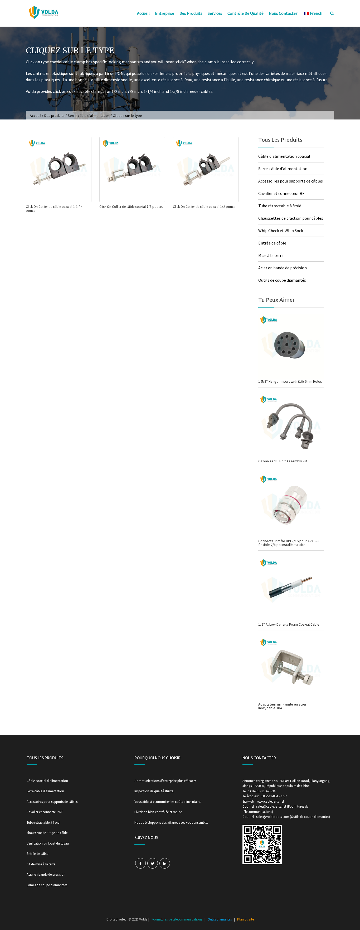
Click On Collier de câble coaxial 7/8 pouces (131, 206)
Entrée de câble (272, 243)
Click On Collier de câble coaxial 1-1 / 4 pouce (54, 208)
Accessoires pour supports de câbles (290, 181)
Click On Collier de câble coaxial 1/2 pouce (204, 206)
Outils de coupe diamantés (282, 280)
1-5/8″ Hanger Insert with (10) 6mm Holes (290, 381)
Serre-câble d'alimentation (89, 115)
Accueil (143, 13)
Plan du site (245, 919)
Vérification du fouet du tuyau (48, 843)
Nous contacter (283, 13)
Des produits (190, 13)
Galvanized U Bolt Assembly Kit (282, 461)
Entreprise (164, 13)
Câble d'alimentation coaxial (284, 156)
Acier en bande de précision (282, 267)
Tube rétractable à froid (279, 205)
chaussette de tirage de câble (47, 833)
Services (215, 13)
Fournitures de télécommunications (177, 919)
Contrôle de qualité (245, 13)
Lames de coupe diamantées (47, 885)
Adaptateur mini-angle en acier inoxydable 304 (282, 706)
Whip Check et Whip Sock (280, 230)
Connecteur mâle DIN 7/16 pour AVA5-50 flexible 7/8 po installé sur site (289, 543)
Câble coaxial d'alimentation (47, 781)
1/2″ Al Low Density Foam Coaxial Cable (288, 624)
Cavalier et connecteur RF (281, 193)
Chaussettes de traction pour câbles (290, 218)
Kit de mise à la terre (41, 864)
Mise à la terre (271, 255)
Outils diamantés (220, 919)
